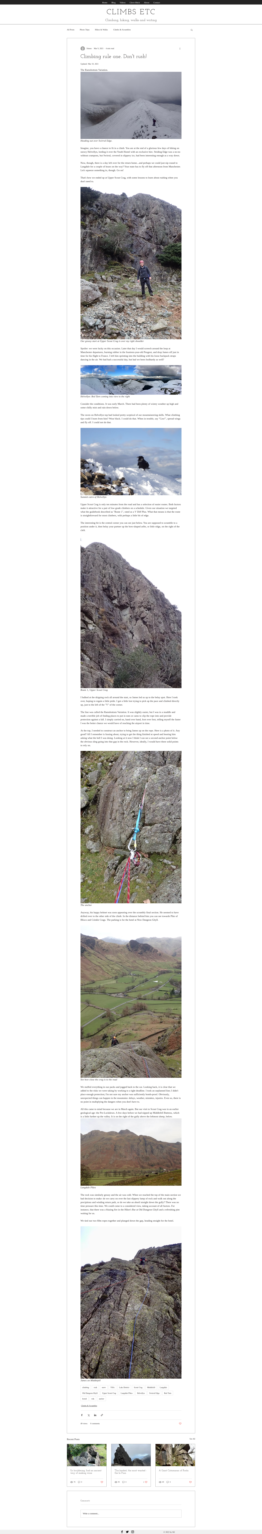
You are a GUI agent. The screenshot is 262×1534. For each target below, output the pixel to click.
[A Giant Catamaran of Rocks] (175, 1455)
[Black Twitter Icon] (127, 1532)
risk (92, 1398)
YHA (112, 1387)
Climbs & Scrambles (122, 30)
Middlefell (151, 1387)
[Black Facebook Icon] (122, 1532)
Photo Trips (85, 30)
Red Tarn (167, 1393)
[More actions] (179, 48)
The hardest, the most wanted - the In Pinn (131, 1471)
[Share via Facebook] (82, 1415)
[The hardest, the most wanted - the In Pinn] (131, 1455)
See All (192, 1439)
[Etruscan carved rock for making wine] (86, 1455)
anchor (101, 1398)
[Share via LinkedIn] (95, 1415)
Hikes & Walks (101, 30)
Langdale (163, 1387)
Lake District (124, 1387)
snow (104, 1387)
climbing (85, 1387)
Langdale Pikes (127, 1393)
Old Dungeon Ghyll (90, 1393)
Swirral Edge (154, 1393)
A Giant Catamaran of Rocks (173, 1470)
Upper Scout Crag (109, 1393)
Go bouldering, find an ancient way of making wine (86, 1471)
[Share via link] (102, 1415)
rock (95, 1387)
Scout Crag (138, 1387)
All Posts (70, 30)
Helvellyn (141, 1393)
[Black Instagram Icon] (132, 1532)
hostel (84, 1398)
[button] (191, 30)
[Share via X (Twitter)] (88, 1415)
